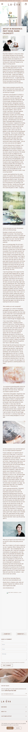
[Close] (26, 721)
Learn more (16, 725)
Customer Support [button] (6, 716)
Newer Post (21, 634)
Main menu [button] (4, 707)
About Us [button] (3, 711)
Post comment (7, 665)
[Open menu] (3, 4)
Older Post (6, 634)
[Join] (25, 693)
